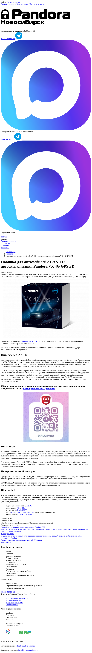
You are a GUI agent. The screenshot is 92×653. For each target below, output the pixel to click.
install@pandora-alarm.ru (27, 650)
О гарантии (5, 243)
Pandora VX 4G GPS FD (31, 341)
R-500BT (21, 514)
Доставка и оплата (8, 4)
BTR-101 (28, 506)
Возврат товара (23, 4)
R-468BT (29, 514)
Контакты (5, 248)
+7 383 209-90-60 (8, 39)
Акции (4, 237)
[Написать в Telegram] (18, 39)
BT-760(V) (15, 512)
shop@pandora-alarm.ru (26, 646)
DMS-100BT (22, 510)
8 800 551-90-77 (7, 139)
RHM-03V (21, 508)
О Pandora (5, 245)
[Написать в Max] (46, 130)
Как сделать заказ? (37, 4)
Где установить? (13, 2)
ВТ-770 (24, 512)
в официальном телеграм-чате (39, 388)
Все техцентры (12, 605)
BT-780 (31, 512)
